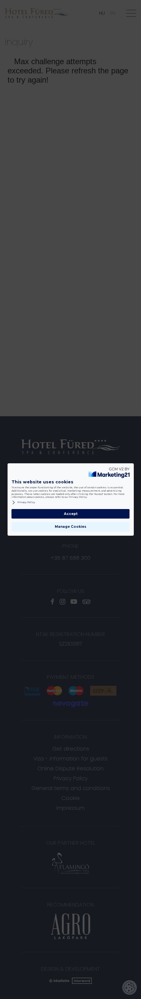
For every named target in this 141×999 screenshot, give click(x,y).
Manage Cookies (70, 527)
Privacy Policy (26, 502)
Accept (70, 514)
